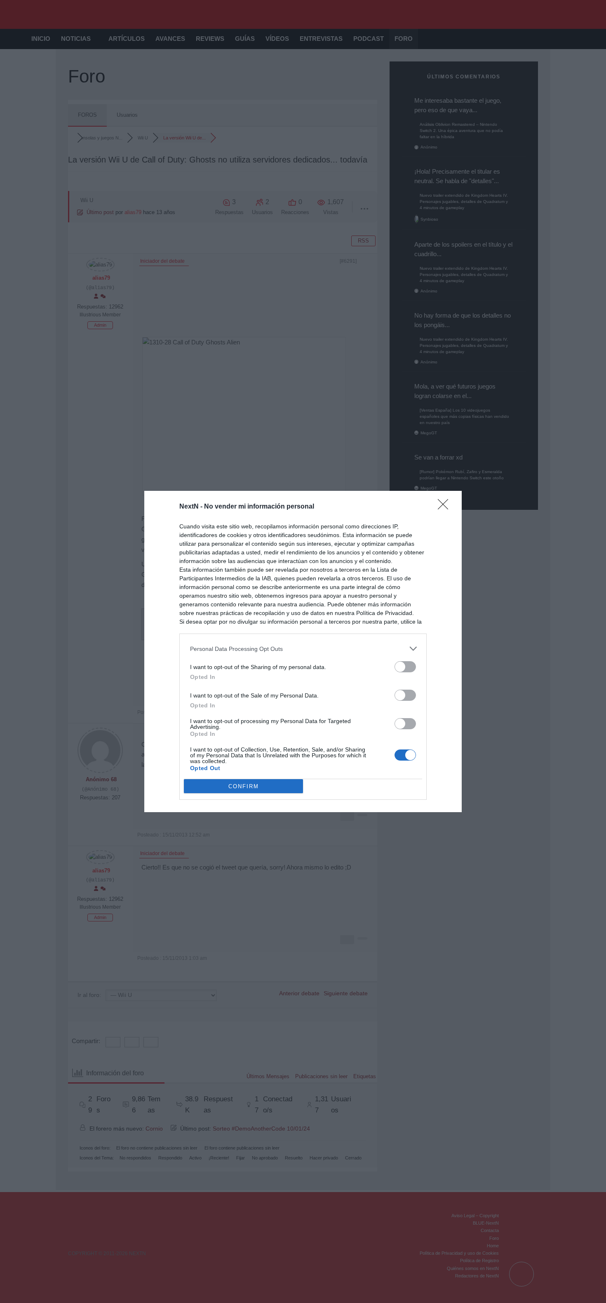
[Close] (445, 507)
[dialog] (303, 651)
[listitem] (303, 648)
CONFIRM (243, 786)
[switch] (405, 666)
